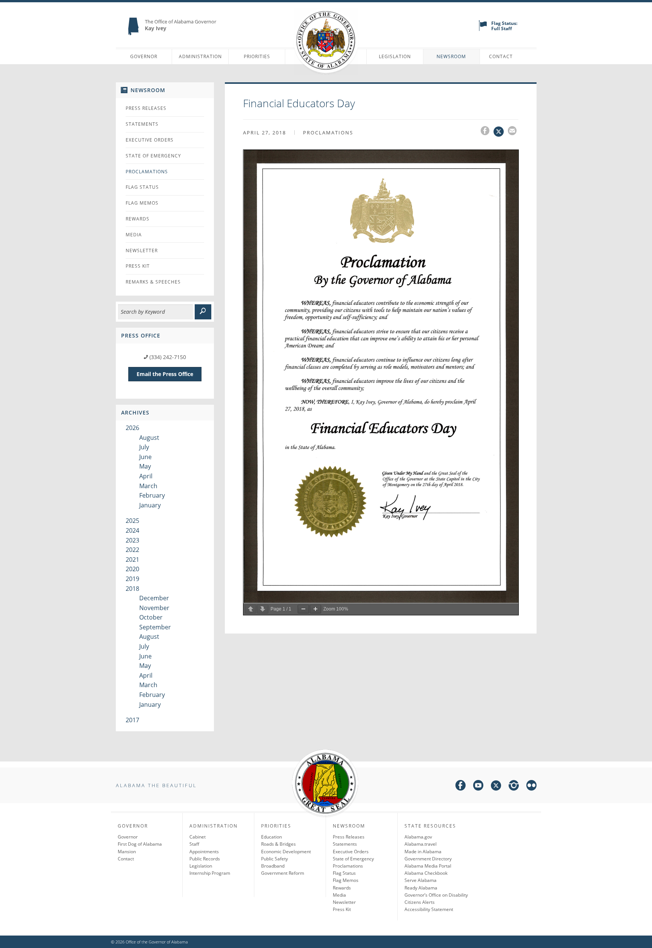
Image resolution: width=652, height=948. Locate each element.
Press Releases (146, 108)
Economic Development (286, 851)
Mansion (127, 851)
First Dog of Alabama (140, 844)
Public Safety (274, 859)
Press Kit (138, 266)
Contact (501, 56)
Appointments (204, 851)
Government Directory (428, 859)
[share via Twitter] (501, 132)
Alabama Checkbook (425, 873)
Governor (143, 56)
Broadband (272, 866)
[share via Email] (513, 132)
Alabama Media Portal (427, 866)
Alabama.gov (418, 837)
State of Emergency (153, 156)
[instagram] (514, 787)
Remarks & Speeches (153, 282)
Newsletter (142, 250)
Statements (142, 124)
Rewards (137, 219)
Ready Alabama (420, 888)
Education (271, 837)
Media (134, 234)
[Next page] (262, 609)
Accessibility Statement (428, 909)
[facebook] (460, 787)
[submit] (203, 311)
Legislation (395, 56)
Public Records (204, 859)
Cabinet (197, 837)
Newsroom (451, 56)
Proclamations (147, 171)
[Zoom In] (315, 609)
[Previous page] (250, 609)
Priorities (257, 56)
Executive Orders (150, 140)
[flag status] (483, 29)
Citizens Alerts (419, 902)
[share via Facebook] (487, 132)
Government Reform (282, 873)
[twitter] (496, 787)
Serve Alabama (420, 880)
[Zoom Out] (303, 609)
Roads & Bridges (278, 844)
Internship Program (209, 873)
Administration (200, 56)
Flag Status (142, 187)
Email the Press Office (165, 374)
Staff (194, 844)
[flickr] (531, 787)
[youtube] (478, 787)
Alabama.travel (420, 844)
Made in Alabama (422, 851)
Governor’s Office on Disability (436, 895)
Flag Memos (142, 203)
